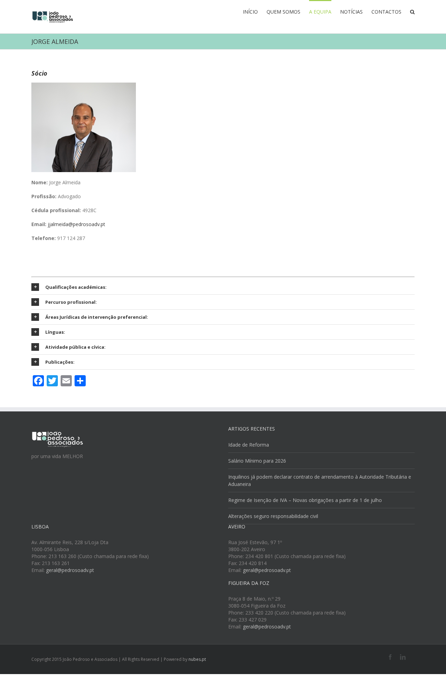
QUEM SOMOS (283, 11)
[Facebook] (390, 657)
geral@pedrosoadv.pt (70, 570)
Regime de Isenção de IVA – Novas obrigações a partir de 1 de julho (305, 500)
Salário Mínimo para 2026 (257, 460)
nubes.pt (197, 659)
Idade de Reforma (248, 444)
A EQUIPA (320, 11)
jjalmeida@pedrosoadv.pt (76, 224)
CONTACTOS (386, 11)
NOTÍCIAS (351, 11)
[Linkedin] (403, 657)
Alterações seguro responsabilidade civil (273, 516)
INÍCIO (250, 11)
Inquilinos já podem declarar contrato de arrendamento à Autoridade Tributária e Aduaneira (319, 480)
